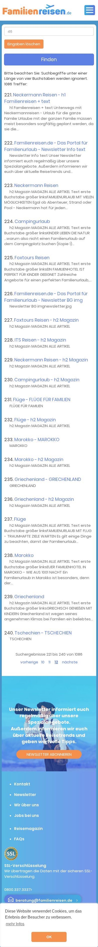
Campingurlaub (32, 221)
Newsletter (25, 794)
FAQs (19, 839)
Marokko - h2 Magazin (39, 459)
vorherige (29, 662)
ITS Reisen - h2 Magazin (40, 340)
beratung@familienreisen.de (44, 900)
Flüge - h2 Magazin (35, 419)
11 (49, 662)
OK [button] (49, 937)
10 (42, 662)
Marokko (24, 555)
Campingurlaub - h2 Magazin (46, 379)
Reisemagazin (28, 828)
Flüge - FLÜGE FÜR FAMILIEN (41, 399)
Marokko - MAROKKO (37, 439)
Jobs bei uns (26, 815)
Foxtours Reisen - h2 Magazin (46, 320)
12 (56, 662)
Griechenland (29, 596)
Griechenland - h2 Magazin (44, 499)
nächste (70, 662)
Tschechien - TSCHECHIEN (43, 633)
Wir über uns (26, 805)
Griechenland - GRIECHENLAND (48, 479)
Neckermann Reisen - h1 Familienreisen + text (35, 98)
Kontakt (22, 784)
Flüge (20, 519)
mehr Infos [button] (15, 924)
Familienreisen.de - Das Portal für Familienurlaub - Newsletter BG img (46, 296)
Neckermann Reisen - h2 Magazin (51, 360)
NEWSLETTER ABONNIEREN (49, 754)
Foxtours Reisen (32, 257)
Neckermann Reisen (36, 185)
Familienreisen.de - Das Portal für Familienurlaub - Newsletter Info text (46, 146)
